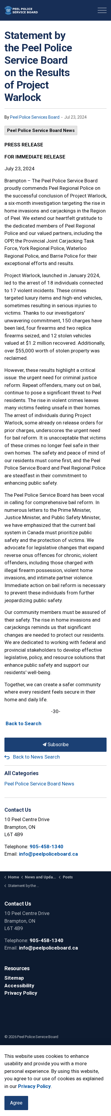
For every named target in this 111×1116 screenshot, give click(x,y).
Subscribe (57, 744)
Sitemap (14, 978)
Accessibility (19, 985)
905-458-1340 (46, 846)
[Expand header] (102, 10)
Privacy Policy (20, 993)
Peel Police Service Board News (41, 130)
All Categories (21, 773)
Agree (16, 1103)
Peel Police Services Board (34, 117)
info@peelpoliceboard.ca (48, 854)
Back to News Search (36, 757)
